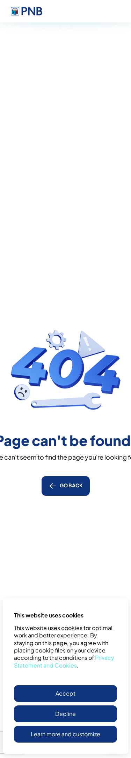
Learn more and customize (65, 734)
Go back (71, 485)
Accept (65, 693)
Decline (65, 713)
